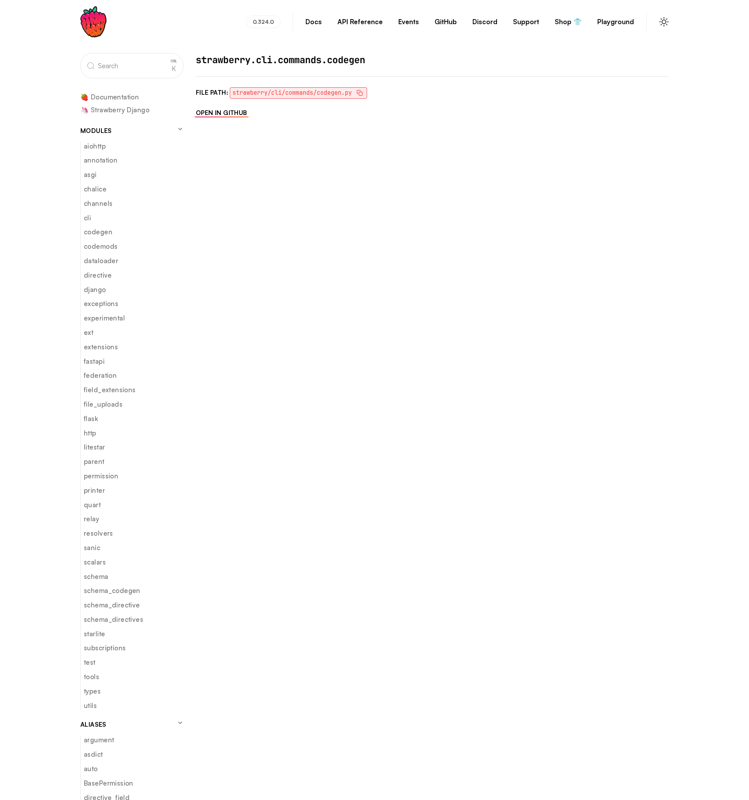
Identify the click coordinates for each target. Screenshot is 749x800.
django (95, 289)
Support (526, 22)
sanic (92, 547)
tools (91, 677)
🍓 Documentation (109, 97)
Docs (313, 22)
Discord (484, 22)
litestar (94, 447)
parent (94, 461)
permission (101, 476)
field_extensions (110, 390)
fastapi (94, 361)
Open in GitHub (221, 113)
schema (96, 576)
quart (92, 505)
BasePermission (108, 783)
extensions (101, 347)
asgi (90, 174)
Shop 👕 (568, 22)
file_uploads (103, 404)
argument (99, 740)
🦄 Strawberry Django (114, 110)
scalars (95, 562)
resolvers (98, 533)
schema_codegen (112, 590)
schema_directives (113, 619)
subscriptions (105, 648)
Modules (96, 131)
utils (90, 705)
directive (98, 275)
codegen (98, 232)
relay (91, 519)
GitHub (446, 22)
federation (100, 375)
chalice (95, 189)
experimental (104, 318)
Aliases (93, 724)
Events (408, 22)
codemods (100, 246)
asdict (93, 754)
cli (87, 218)
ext (88, 332)
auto (91, 769)
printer (94, 490)
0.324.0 (263, 21)
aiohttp (95, 146)
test (90, 662)
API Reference (360, 22)
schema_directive (112, 605)
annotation (100, 160)
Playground (615, 22)
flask (91, 418)
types (92, 691)
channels (98, 203)
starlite (94, 634)
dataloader (101, 261)
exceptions (101, 303)
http (90, 433)
